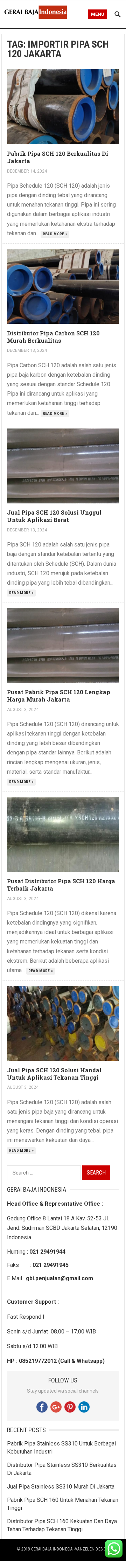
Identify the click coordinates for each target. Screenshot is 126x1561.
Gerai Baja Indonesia (52, 1549)
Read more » (55, 234)
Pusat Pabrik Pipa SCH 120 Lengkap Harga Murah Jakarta (58, 695)
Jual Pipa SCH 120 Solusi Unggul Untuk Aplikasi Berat (54, 516)
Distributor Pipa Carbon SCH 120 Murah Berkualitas (53, 336)
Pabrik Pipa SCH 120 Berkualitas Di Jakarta (57, 157)
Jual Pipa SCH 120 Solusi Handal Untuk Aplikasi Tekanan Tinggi (54, 1073)
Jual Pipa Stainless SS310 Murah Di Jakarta (60, 1486)
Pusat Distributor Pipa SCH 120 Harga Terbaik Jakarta (61, 884)
